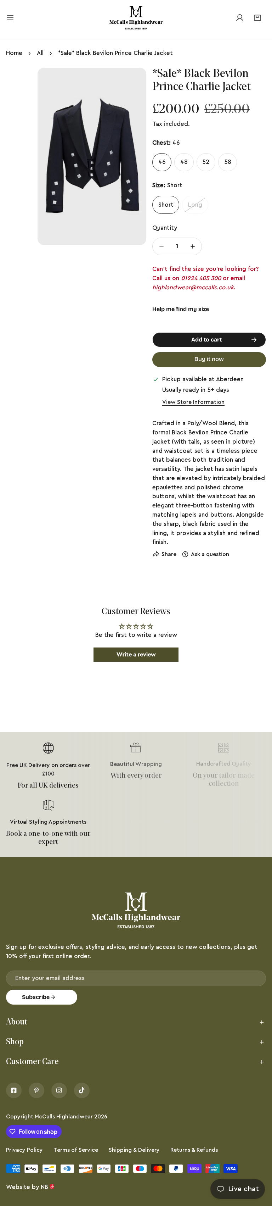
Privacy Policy (24, 1150)
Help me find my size (180, 309)
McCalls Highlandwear (64, 1116)
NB (44, 1187)
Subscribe (36, 997)
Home (14, 53)
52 (205, 162)
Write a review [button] (136, 654)
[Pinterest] (36, 1090)
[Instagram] (59, 1090)
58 (227, 162)
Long (195, 205)
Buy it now (209, 359)
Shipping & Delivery (134, 1150)
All (40, 53)
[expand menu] (10, 17)
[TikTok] (82, 1090)
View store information (193, 402)
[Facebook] (14, 1090)
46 (162, 162)
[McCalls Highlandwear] (136, 17)
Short (166, 205)
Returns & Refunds (194, 1150)
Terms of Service (75, 1150)
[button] (257, 17)
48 (184, 162)
